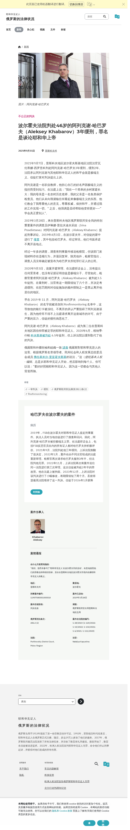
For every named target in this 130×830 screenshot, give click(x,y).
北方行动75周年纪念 (55, 788)
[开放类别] (81, 701)
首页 (8, 29)
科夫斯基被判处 (41, 335)
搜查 (36, 239)
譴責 (65, 347)
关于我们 (24, 768)
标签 (63, 29)
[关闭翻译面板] (124, 4)
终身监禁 (49, 775)
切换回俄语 (76, 4)
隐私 (21, 775)
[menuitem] (8, 29)
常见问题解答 (52, 768)
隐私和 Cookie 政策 (62, 810)
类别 (23, 701)
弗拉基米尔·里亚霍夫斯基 (50, 357)
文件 (52, 29)
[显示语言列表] (91, 4)
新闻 (19, 29)
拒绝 (103, 823)
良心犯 (30, 29)
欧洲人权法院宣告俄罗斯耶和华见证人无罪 (67, 781)
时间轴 (36, 492)
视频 (42, 29)
